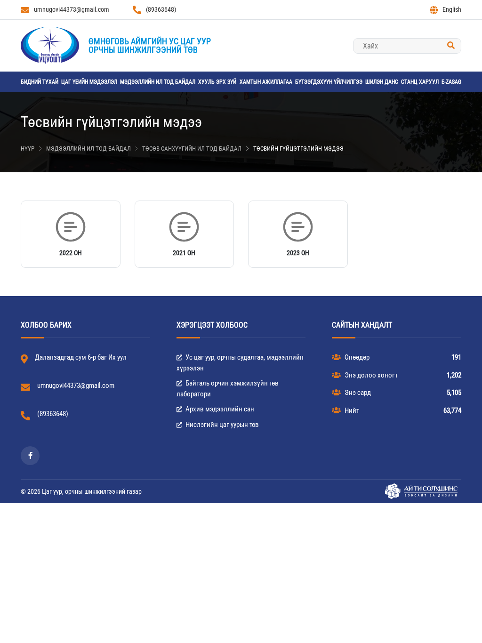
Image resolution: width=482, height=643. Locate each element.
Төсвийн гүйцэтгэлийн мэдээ (298, 148)
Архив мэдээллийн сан (219, 409)
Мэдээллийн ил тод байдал (157, 82)
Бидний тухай (39, 82)
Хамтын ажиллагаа (266, 82)
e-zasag (451, 82)
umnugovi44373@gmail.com (71, 9)
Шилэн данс (381, 82)
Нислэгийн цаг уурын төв (221, 424)
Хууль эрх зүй (217, 82)
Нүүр (27, 148)
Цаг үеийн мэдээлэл (89, 82)
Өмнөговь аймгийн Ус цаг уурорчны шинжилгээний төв (149, 45)
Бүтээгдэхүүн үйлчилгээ (328, 82)
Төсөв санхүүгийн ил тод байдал (191, 148)
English (451, 9)
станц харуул (420, 82)
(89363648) (161, 9)
